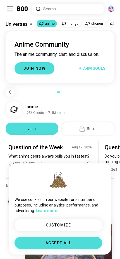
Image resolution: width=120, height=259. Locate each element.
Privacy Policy (92, 248)
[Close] (12, 12)
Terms (69, 248)
